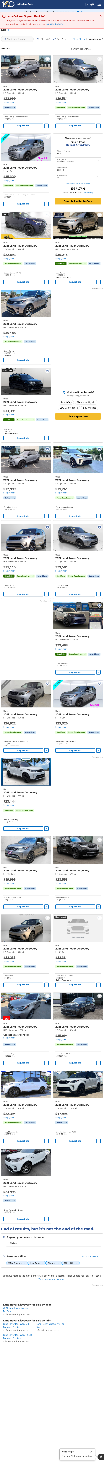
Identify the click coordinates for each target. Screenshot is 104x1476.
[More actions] (46, 126)
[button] (86, 5)
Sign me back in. (54, 23)
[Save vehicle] (47, 59)
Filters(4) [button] (45, 39)
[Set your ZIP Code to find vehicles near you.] (8, 30)
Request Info (23, 125)
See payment (9, 102)
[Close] (91, 1451)
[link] (9, 107)
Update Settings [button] (88, 193)
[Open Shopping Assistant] (101, 1457)
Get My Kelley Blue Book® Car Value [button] (78, 183)
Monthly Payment (63, 151)
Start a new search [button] (91, 1256)
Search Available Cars (78, 201)
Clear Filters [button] (79, 39)
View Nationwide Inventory (52, 1279)
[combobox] (17, 39)
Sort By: (75, 48)
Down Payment (63, 167)
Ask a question (78, 416)
